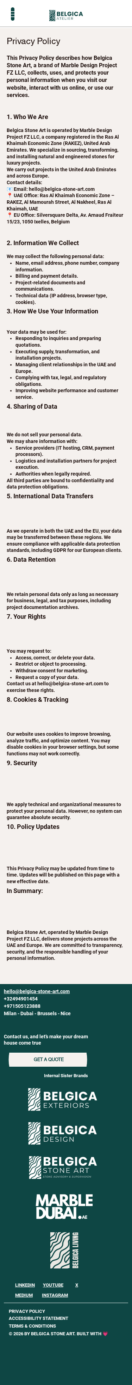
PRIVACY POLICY (27, 1311)
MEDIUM (24, 1295)
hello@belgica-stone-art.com (70, 683)
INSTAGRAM (55, 1295)
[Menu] (13, 14)
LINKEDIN (25, 1285)
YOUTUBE (53, 1285)
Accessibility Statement (38, 1318)
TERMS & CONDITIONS (32, 1326)
